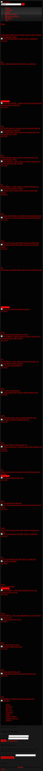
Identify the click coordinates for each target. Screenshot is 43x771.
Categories (9, 10)
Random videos (11, 37)
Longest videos (30, 35)
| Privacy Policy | (11, 716)
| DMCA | (8, 720)
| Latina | (8, 714)
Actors (7, 12)
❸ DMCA (9, 18)
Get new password (8, 757)
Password (4, 738)
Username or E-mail (8, 755)
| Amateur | (9, 706)
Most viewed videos (17, 35)
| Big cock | (9, 710)
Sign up (20, 767)
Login (3, 740)
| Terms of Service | (12, 718)
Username (4, 736)
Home (7, 8)
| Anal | (7, 704)
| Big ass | (8, 708)
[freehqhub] (5, 2)
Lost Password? (12, 740)
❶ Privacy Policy (11, 14)
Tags (7, 20)
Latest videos (5, 35)
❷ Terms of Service (12, 16)
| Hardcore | (9, 712)
